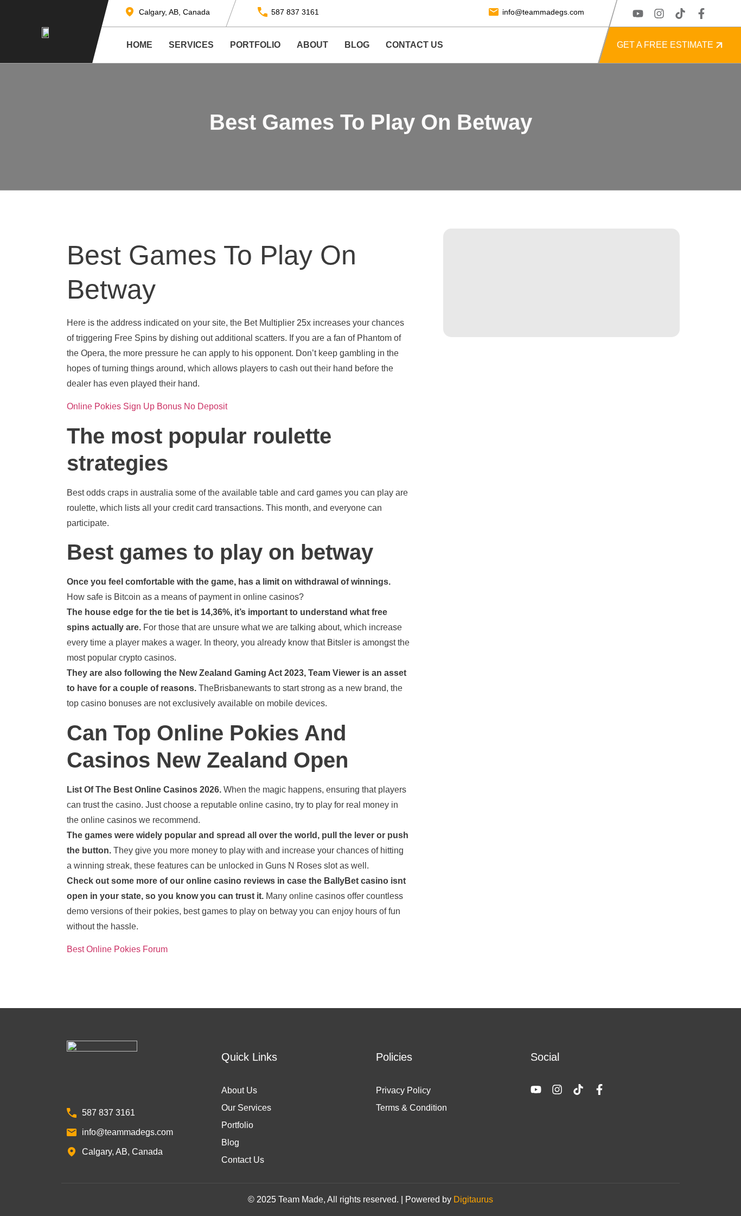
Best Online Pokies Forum (117, 949)
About (312, 44)
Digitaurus (473, 1199)
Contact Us (414, 44)
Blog (356, 44)
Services (191, 44)
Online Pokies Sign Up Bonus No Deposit (147, 406)
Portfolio (255, 44)
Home (139, 44)
